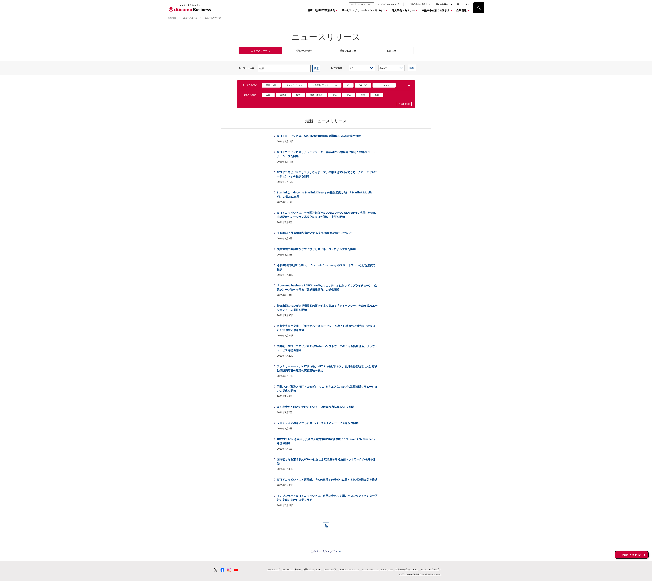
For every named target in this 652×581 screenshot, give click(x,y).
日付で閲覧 (336, 67)
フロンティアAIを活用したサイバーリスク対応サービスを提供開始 (317, 423)
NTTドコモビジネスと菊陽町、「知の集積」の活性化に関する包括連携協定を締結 (326, 479)
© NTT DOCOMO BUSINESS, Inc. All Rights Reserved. (420, 574)
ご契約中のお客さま (418, 4)
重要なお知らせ (348, 50)
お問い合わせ (631, 554)
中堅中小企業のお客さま (436, 10)
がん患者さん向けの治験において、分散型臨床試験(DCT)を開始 (315, 407)
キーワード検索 (246, 68)
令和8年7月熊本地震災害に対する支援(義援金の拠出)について (314, 233)
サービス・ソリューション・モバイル (363, 10)
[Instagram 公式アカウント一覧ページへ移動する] (229, 570)
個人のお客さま (443, 4)
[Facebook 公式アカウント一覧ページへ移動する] (222, 570)
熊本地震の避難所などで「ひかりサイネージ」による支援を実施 (316, 249)
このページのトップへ (324, 551)
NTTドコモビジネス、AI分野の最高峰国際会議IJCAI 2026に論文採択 (318, 136)
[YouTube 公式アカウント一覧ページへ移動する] (236, 570)
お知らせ (391, 50)
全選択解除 (404, 104)
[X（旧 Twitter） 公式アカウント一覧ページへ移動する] (216, 570)
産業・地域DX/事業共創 (321, 10)
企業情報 (461, 10)
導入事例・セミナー (403, 10)
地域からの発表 (304, 50)
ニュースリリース (260, 50)
